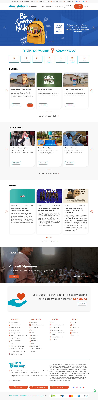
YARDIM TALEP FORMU (58, 330)
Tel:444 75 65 (19, 387)
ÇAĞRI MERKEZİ (48, 61)
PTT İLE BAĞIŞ (37, 61)
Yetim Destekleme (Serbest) (20, 148)
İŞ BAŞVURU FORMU (57, 337)
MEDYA (59, 6)
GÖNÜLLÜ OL (67, 6)
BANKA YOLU (13, 61)
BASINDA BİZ (75, 327)
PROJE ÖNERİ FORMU (58, 325)
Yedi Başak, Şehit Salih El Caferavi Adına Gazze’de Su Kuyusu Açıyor (74, 210)
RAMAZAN (34, 322)
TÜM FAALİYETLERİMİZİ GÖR (48, 116)
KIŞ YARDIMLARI (35, 346)
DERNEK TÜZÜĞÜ (15, 330)
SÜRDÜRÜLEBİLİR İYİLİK (37, 325)
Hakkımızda (14, 322)
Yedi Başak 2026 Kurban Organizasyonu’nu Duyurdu (20, 209)
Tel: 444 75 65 (15, 1)
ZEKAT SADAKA (35, 341)
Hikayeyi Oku (14, 276)
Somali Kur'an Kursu (45, 89)
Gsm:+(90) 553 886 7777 (28, 1)
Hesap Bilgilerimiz (57, 1)
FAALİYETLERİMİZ (47, 6)
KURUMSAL (34, 6)
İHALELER (54, 339)
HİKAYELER (75, 335)
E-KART (61, 61)
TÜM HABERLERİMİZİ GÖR (48, 241)
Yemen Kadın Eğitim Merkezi (21, 89)
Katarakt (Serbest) (71, 148)
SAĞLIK (33, 330)
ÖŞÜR (32, 343)
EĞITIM (33, 351)
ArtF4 (45, 395)
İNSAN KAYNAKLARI (16, 338)
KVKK (12, 343)
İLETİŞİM (54, 322)
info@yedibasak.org (16, 380)
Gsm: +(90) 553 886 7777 (60, 387)
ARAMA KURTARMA (36, 349)
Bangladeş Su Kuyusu (45, 148)
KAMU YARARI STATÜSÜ (17, 354)
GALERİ (74, 330)
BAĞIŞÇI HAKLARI (15, 333)
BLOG (73, 325)
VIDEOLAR (75, 333)
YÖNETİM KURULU (16, 325)
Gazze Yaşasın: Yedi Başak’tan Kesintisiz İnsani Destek (48, 209)
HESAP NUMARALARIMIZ (17, 346)
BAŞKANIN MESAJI (16, 327)
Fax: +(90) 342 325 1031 (39, 387)
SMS (84, 61)
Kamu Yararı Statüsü (43, 1)
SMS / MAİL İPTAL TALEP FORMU (58, 333)
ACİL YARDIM (34, 327)
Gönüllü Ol (82, 303)
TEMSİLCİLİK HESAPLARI (17, 349)
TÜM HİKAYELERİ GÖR (79, 276)
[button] (93, 27)
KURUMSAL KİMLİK (16, 341)
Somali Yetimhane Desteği (74, 89)
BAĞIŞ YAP (79, 6)
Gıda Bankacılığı (69, 1)
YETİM (33, 333)
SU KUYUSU (34, 335)
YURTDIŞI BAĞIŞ (72, 61)
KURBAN (33, 338)
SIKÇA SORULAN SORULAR (18, 351)
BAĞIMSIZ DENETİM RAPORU (19, 335)
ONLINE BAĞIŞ (26, 61)
